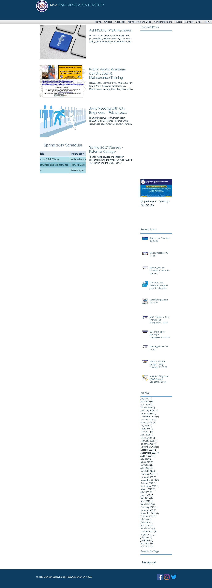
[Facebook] (160, 577)
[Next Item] (167, 188)
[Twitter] (174, 577)
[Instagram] (167, 577)
